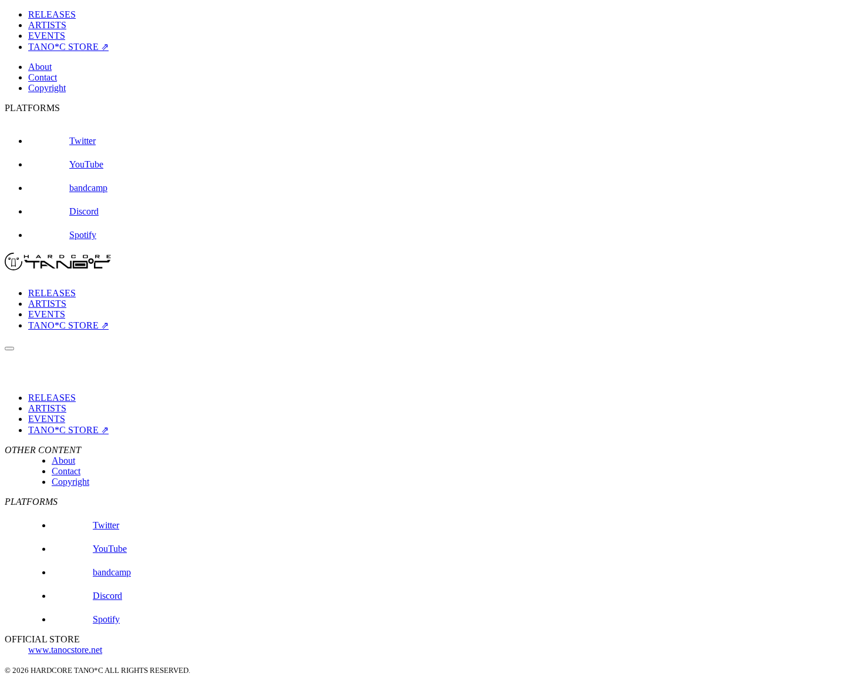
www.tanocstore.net (65, 650)
